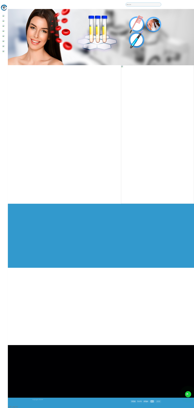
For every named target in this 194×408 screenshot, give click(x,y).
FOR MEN (75, 355)
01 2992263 (99, 355)
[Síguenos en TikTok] (132, 383)
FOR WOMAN (76, 358)
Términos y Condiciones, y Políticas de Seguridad (81, 365)
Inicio (74, 352)
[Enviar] (159, 4)
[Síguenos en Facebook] (128, 383)
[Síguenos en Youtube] (137, 383)
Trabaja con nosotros (79, 361)
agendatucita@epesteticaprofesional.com (109, 352)
